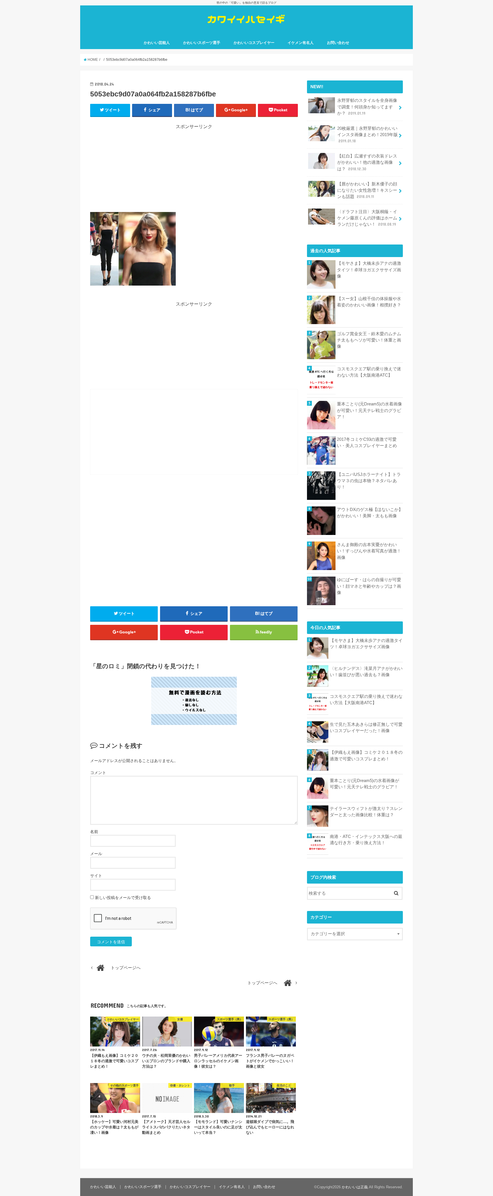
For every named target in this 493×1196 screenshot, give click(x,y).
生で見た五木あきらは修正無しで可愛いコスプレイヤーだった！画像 (366, 727)
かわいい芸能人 (157, 43)
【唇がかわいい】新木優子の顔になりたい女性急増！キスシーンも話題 (367, 190)
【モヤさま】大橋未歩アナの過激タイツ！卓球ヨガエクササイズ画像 (369, 269)
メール (96, 853)
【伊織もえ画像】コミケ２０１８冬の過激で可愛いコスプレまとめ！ (366, 755)
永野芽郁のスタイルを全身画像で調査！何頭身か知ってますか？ (367, 106)
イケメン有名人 (301, 43)
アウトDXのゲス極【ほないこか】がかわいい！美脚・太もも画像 (370, 512)
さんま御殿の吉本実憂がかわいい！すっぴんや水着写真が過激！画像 (369, 550)
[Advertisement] (194, 170)
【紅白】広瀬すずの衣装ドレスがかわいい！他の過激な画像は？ (367, 162)
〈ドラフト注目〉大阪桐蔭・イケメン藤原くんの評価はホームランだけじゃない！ (367, 218)
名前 (94, 831)
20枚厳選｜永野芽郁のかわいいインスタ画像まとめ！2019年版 (367, 134)
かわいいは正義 (355, 1187)
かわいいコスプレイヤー (254, 43)
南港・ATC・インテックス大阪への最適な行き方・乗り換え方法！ (366, 839)
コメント (98, 772)
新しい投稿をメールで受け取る (123, 897)
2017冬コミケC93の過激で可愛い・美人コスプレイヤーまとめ (367, 442)
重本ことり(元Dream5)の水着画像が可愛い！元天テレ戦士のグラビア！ (369, 410)
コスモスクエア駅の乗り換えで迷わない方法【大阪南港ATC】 (369, 372)
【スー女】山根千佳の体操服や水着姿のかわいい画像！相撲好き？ (369, 301)
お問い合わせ (338, 43)
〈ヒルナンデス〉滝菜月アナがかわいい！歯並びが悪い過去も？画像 (366, 671)
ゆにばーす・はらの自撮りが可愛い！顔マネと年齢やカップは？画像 (369, 586)
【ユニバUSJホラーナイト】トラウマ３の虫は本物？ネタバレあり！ (369, 480)
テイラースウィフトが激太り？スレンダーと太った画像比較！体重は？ (366, 811)
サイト (96, 875)
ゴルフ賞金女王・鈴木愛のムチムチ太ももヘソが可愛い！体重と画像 (369, 340)
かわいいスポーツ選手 (201, 43)
